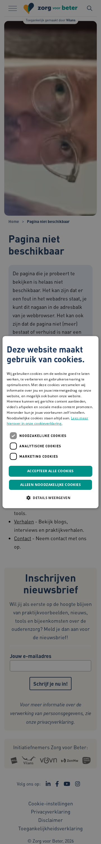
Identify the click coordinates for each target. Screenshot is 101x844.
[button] (50, 497)
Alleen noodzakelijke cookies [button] (50, 484)
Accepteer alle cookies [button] (50, 471)
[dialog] (50, 422)
